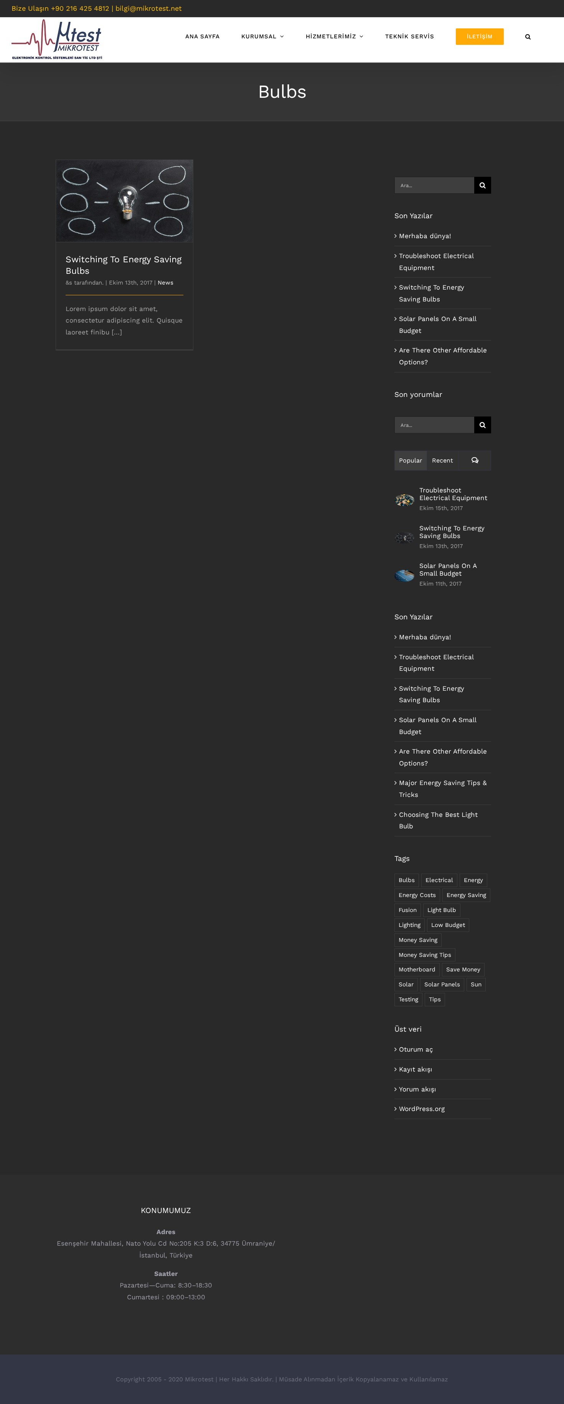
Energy (473, 880)
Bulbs (407, 880)
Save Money (463, 969)
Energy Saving (466, 895)
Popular (410, 460)
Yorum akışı (417, 1089)
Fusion (408, 910)
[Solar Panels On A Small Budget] (404, 575)
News (165, 282)
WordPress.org (422, 1109)
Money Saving (418, 940)
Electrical (439, 880)
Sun (476, 984)
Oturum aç (416, 1049)
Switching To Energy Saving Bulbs (124, 194)
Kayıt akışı (415, 1069)
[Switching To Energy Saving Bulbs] (404, 538)
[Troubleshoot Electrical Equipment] (404, 500)
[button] (528, 36)
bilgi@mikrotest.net (148, 8)
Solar (406, 984)
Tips (435, 999)
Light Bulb (441, 910)
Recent (442, 460)
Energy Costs (417, 895)
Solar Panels (442, 984)
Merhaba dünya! (425, 236)
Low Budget (448, 925)
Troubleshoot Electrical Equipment (453, 494)
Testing (408, 999)
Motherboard (417, 969)
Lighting (410, 925)
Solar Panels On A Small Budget (448, 569)
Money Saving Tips (425, 954)
